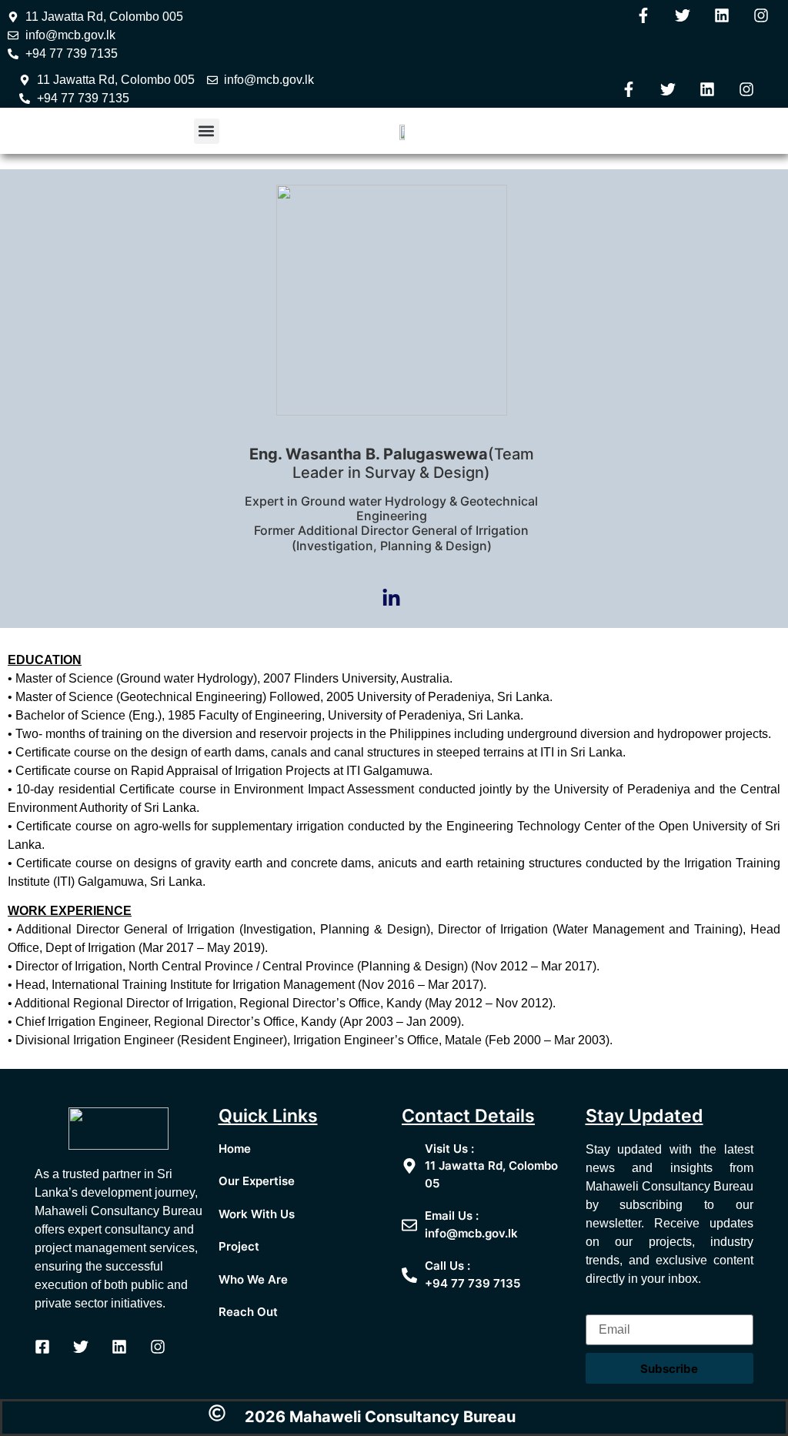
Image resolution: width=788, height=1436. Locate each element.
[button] (206, 131)
